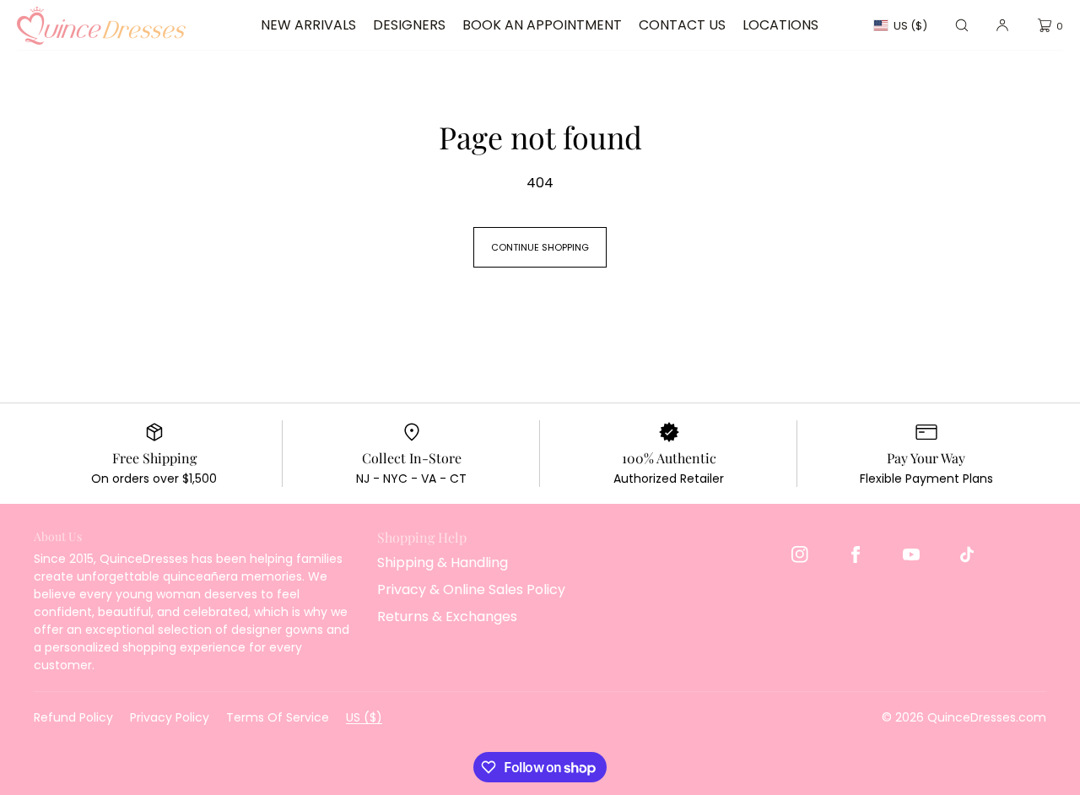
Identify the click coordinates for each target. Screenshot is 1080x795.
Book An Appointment (542, 25)
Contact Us (682, 25)
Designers (409, 25)
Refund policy (73, 717)
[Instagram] (800, 554)
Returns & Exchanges (447, 616)
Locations (780, 25)
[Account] (1002, 25)
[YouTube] (911, 554)
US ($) (910, 26)
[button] (962, 25)
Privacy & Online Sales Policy (471, 589)
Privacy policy (169, 717)
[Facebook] (855, 554)
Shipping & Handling (442, 562)
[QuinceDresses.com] (101, 25)
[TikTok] (967, 554)
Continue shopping (540, 247)
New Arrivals (308, 25)
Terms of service (277, 717)
